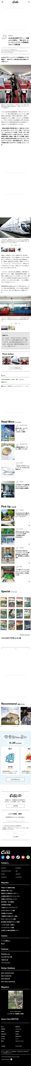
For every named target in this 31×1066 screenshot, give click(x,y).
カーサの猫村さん (5, 941)
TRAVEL (18, 874)
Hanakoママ (18, 1036)
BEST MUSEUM (5, 979)
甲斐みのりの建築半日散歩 (8, 887)
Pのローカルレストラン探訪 (8, 919)
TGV (17, 379)
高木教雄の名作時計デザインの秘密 (10, 922)
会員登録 (15, 806)
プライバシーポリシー (10, 826)
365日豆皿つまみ (5, 954)
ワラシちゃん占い (5, 962)
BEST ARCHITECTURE (7, 973)
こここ (17, 1038)
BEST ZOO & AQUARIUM (8, 981)
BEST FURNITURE (6, 976)
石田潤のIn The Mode (6, 913)
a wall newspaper (5, 379)
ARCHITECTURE (6, 871)
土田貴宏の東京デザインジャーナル (10, 896)
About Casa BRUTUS (9, 1019)
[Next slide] (29, 726)
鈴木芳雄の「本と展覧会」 (8, 902)
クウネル (3, 1038)
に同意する (12, 826)
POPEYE (3, 1029)
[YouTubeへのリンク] (23, 857)
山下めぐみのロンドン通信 (8, 910)
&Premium (3, 1034)
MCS (2, 1041)
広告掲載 (3, 1046)
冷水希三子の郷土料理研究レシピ (9, 930)
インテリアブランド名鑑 (7, 927)
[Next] (19, 245)
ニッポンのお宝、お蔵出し (8, 925)
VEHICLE (4, 877)
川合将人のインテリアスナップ (9, 907)
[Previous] (12, 245)
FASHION (18, 868)
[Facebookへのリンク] (3, 857)
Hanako (17, 1031)
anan (2, 1026)
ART (17, 871)
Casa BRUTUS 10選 (6, 957)
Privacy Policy (19, 1046)
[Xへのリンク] (8, 857)
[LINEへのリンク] (28, 857)
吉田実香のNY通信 (6, 905)
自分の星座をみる (15, 779)
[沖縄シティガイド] (10, 716)
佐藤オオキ (4, 382)
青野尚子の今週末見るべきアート (9, 893)
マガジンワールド (20, 1041)
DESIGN (3, 868)
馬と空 (3, 943)
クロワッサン (19, 1029)
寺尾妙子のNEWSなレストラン (9, 899)
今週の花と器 (4, 960)
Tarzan (17, 1034)
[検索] (29, 2)
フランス (21, 379)
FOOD (3, 874)
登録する (15, 833)
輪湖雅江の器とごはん (7, 890)
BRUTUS (18, 1026)
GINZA (2, 1031)
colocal (3, 1036)
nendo (13, 379)
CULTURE (18, 877)
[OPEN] (2, 2)
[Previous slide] (2, 726)
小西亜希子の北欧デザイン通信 (9, 916)
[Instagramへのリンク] (13, 857)
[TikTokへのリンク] (18, 857)
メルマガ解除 (15, 836)
